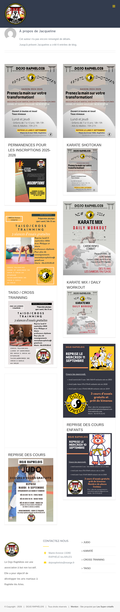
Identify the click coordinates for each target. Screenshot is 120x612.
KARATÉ (88, 551)
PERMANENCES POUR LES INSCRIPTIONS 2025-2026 (29, 150)
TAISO (87, 568)
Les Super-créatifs (105, 606)
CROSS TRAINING (93, 559)
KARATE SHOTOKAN (84, 145)
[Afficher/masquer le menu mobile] (114, 6)
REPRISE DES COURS (26, 455)
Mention (74, 606)
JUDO (86, 542)
